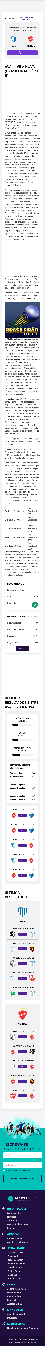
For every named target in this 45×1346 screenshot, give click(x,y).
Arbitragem (12, 1220)
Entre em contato (16, 1252)
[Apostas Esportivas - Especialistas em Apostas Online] (22, 1199)
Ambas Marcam (15, 1238)
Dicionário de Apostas (17, 1224)
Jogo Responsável (16, 1260)
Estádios (11, 1228)
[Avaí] (14, 38)
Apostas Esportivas (28, 1339)
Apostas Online (15, 1278)
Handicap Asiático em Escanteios (23, 1328)
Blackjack (12, 1275)
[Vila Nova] (31, 38)
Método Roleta (15, 1267)
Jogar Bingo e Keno (17, 1263)
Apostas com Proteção (18, 1242)
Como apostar (14, 1213)
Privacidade (13, 1256)
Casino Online (14, 1271)
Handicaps (12, 1217)
